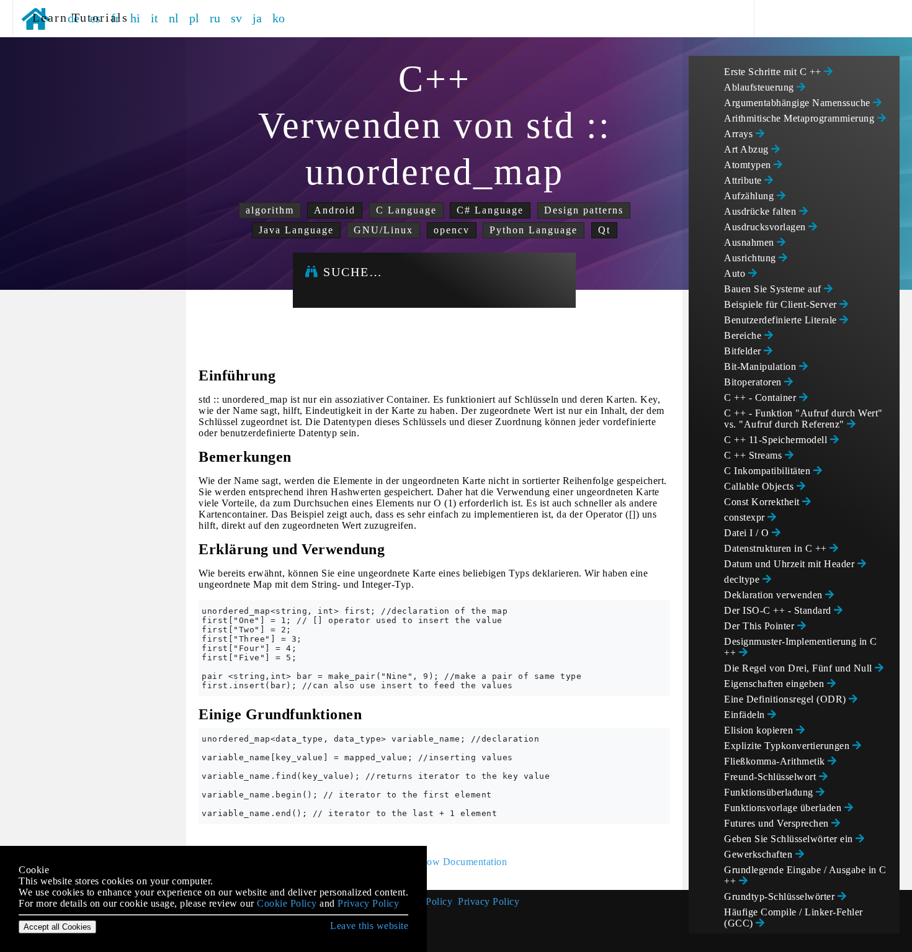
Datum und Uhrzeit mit (790, 564)
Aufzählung (750, 196)
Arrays (740, 133)
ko (278, 18)
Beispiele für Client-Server (781, 304)
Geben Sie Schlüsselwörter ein (790, 838)
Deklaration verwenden (774, 595)
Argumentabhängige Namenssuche (798, 102)
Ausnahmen (750, 242)
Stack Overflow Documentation (440, 861)
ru (215, 18)
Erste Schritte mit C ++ (774, 71)
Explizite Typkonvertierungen (788, 745)
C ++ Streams (754, 455)
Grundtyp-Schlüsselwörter (781, 896)
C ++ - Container (761, 397)
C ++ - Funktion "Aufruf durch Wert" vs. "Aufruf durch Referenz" (803, 418)
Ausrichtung (751, 258)
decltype (743, 579)
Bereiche (744, 335)
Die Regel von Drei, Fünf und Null (799, 668)
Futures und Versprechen (777, 823)
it (155, 18)
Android (334, 210)
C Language (406, 210)
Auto (736, 273)
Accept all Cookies (57, 927)
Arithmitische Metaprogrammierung (800, 118)
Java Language (296, 230)
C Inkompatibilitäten (768, 470)
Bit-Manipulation (761, 366)
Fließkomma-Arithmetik (776, 761)
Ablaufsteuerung (760, 87)
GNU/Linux (383, 230)
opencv (452, 230)
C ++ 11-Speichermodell (777, 439)
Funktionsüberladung (770, 792)
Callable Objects (760, 486)
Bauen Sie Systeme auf (774, 289)
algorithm (270, 210)
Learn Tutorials (76, 17)
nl (174, 18)
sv (237, 18)
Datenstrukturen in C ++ (776, 548)
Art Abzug (747, 149)
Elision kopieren (760, 730)
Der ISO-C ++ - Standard (779, 610)
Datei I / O (748, 533)
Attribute (744, 180)
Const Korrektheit (763, 501)
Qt (604, 230)
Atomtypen (749, 164)
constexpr (745, 517)
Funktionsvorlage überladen (784, 807)
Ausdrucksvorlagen (766, 227)
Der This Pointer (760, 626)
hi (135, 18)
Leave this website (369, 925)
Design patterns (584, 210)
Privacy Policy (488, 901)
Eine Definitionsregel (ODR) (786, 699)
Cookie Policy (287, 903)
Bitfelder (744, 351)
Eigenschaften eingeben (775, 683)
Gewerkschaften (759, 854)
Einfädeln (745, 714)
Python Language (534, 230)
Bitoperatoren (754, 382)
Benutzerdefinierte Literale (781, 320)
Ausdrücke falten (761, 211)
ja (257, 18)
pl (194, 18)
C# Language (490, 210)
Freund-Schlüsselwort (771, 776)
